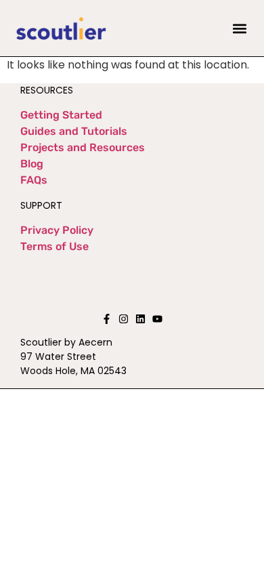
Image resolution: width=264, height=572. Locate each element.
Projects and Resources (82, 147)
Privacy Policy (56, 230)
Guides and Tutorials (73, 131)
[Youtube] (157, 319)
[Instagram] (123, 319)
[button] (240, 28)
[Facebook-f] (107, 319)
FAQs (33, 179)
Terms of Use (54, 246)
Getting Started (61, 114)
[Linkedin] (140, 319)
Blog (31, 163)
